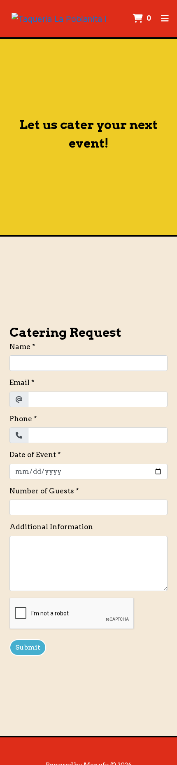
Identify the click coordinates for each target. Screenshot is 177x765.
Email (19, 382)
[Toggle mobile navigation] (165, 18)
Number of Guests (41, 491)
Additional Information (51, 527)
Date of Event (32, 455)
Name (19, 347)
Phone (20, 419)
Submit (27, 647)
